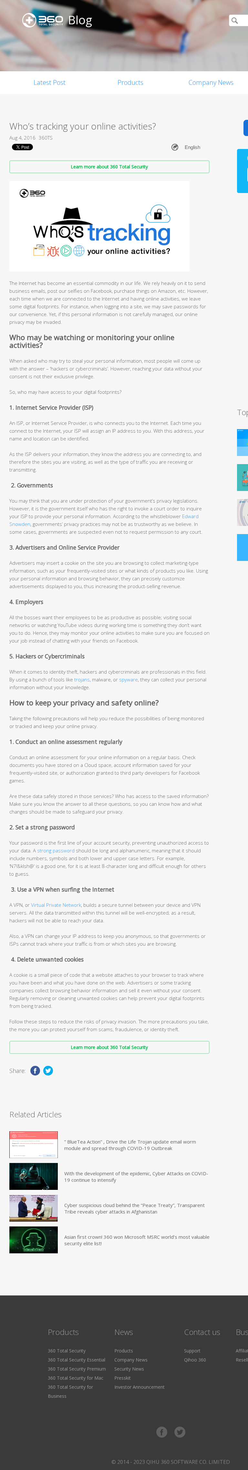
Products (130, 82)
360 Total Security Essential (76, 1360)
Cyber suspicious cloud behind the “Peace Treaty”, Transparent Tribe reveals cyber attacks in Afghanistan (134, 1208)
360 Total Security (67, 1351)
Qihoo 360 (195, 1360)
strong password (56, 850)
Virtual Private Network (56, 905)
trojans (82, 679)
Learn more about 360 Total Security (109, 167)
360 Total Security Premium (77, 1369)
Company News (131, 1360)
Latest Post (50, 82)
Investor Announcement (139, 1387)
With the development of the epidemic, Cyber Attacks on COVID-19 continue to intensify (136, 1176)
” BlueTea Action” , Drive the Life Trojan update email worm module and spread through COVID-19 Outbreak (130, 1144)
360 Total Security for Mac (75, 1378)
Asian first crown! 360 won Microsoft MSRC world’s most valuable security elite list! (137, 1240)
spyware (128, 679)
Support (192, 1351)
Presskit (122, 1378)
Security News (129, 1369)
